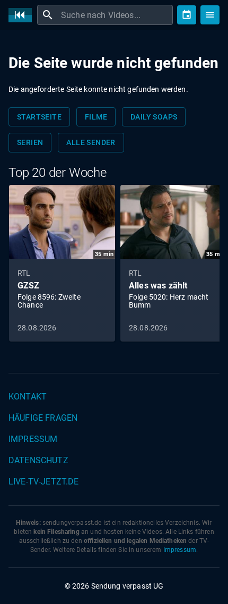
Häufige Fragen (42, 418)
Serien (30, 142)
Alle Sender (90, 142)
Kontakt (27, 397)
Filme (96, 117)
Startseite (39, 117)
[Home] (22, 15)
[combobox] (115, 15)
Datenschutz (38, 460)
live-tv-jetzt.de (43, 482)
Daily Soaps (153, 117)
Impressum (32, 439)
